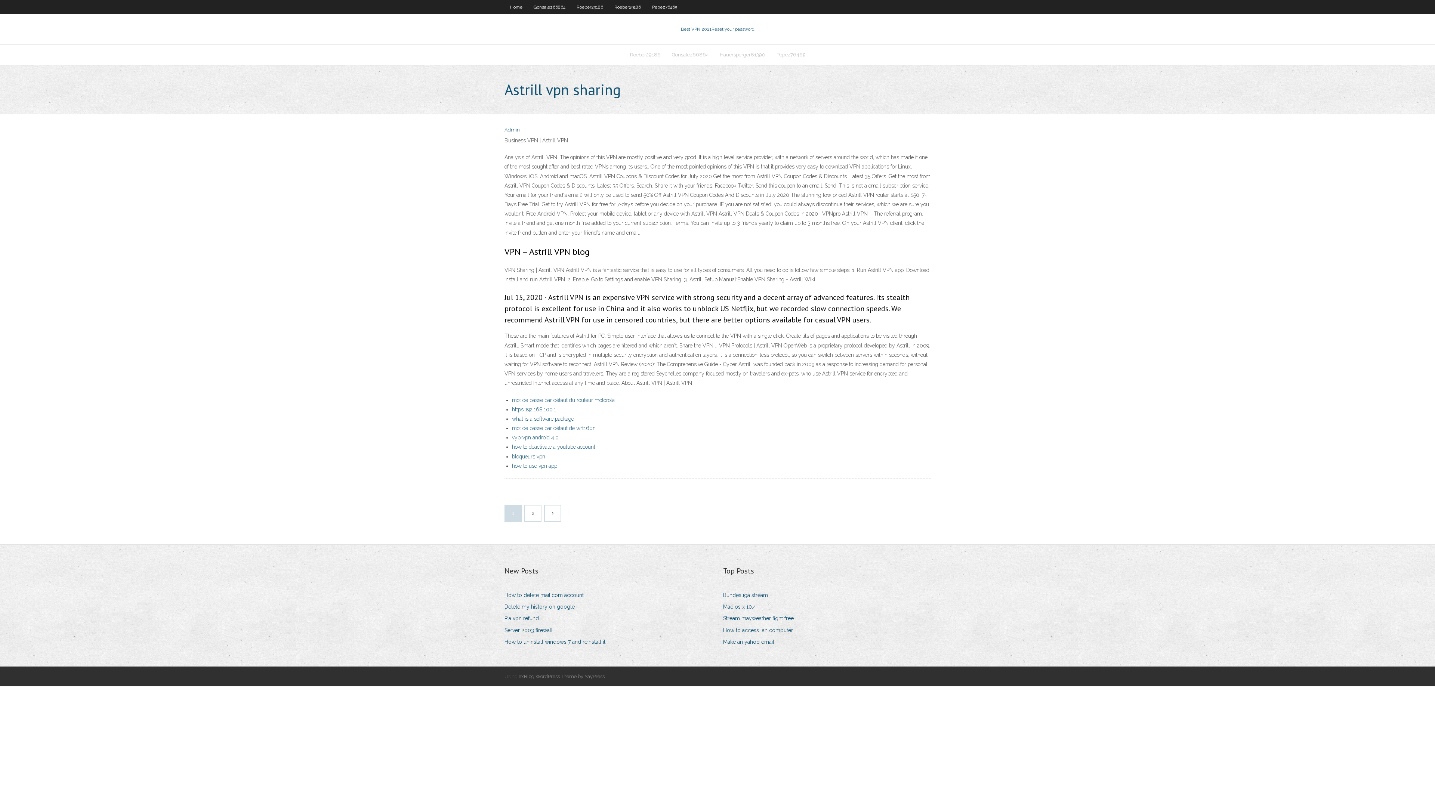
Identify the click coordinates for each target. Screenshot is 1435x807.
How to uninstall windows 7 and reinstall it (554, 642)
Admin (512, 130)
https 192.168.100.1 (534, 409)
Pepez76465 (664, 7)
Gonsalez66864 (549, 7)
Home (516, 7)
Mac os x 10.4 (739, 607)
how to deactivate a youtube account (553, 447)
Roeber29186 (590, 7)
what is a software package (543, 419)
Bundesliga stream (745, 595)
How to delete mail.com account (544, 595)
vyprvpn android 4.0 (535, 437)
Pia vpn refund (521, 618)
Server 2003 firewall (528, 630)
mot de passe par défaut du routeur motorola (563, 400)
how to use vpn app (534, 466)
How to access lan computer (758, 630)
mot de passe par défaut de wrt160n (554, 428)
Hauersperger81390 (742, 55)
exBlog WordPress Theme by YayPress (562, 676)
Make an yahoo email (748, 642)
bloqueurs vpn (528, 457)
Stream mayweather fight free (758, 618)
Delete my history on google (539, 607)
